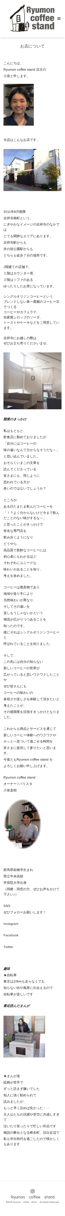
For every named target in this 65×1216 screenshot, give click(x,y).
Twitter (8, 947)
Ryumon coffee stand (34, 1197)
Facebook (11, 935)
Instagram (10, 924)
